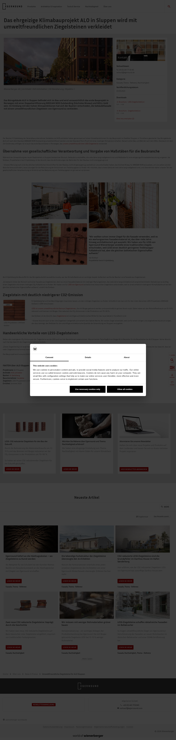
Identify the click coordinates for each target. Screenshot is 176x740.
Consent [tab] (49, 357)
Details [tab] (88, 357)
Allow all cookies (124, 389)
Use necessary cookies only (87, 389)
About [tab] (126, 357)
